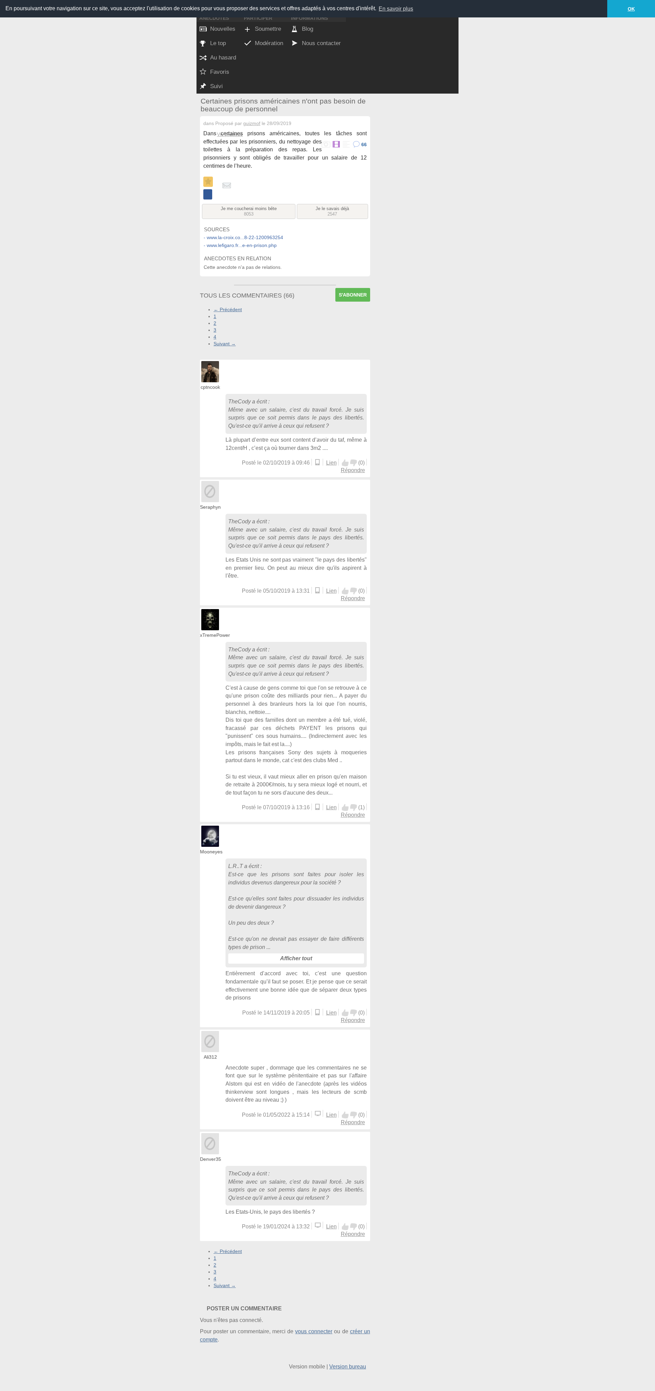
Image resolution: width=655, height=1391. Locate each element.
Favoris (219, 72)
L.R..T (235, 866)
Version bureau (347, 1366)
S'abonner (353, 295)
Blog (307, 29)
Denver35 (210, 1159)
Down (353, 462)
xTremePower (215, 635)
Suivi (216, 86)
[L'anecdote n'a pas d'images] (326, 145)
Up (345, 462)
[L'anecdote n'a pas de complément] (345, 145)
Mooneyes (211, 851)
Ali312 (210, 1057)
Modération (269, 43)
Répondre (353, 470)
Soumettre (268, 29)
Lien (331, 463)
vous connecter (313, 1331)
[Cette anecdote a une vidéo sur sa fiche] (336, 145)
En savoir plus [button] (396, 9)
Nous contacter (321, 43)
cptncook (210, 387)
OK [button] (631, 9)
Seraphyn (210, 507)
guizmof (251, 123)
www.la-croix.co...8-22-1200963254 (245, 237)
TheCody (239, 401)
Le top (218, 43)
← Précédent (228, 309)
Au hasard (223, 57)
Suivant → (225, 343)
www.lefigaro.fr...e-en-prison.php (242, 245)
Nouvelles (222, 29)
